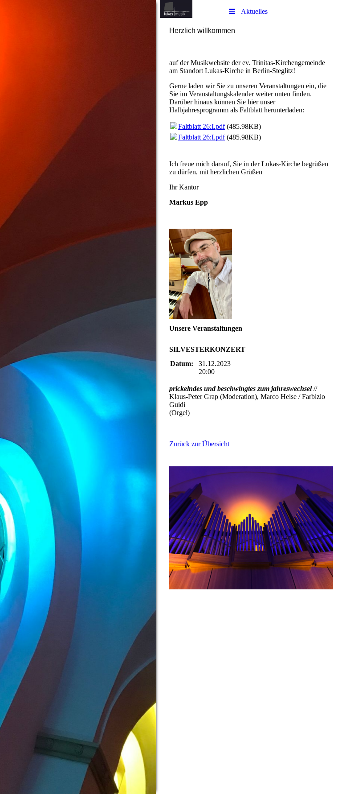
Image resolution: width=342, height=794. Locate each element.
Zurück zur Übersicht (199, 444)
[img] (78, 397)
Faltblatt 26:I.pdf (201, 126)
